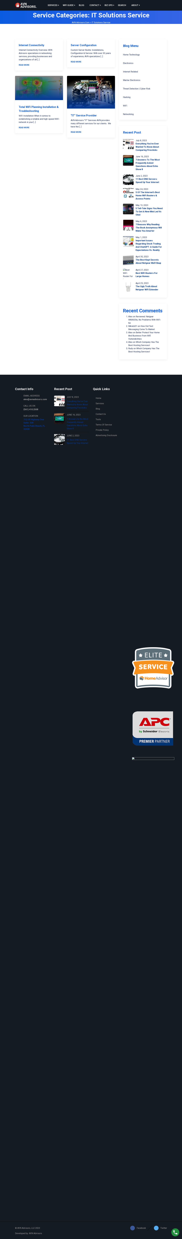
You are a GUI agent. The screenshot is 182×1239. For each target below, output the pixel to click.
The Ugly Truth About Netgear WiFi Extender (147, 288)
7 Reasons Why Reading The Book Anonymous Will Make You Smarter (149, 227)
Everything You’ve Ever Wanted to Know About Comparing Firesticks (147, 146)
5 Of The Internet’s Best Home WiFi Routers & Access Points (148, 195)
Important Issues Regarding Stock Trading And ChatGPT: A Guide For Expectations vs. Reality (149, 245)
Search (122, 5)
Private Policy (102, 430)
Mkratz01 (132, 326)
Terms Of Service (104, 424)
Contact (94, 5)
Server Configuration (83, 45)
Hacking (126, 97)
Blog (81, 5)
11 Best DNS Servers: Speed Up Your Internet (147, 180)
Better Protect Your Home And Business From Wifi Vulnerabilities (144, 335)
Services (52, 5)
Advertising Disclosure (106, 435)
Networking (128, 114)
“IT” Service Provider (84, 115)
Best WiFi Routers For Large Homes (147, 275)
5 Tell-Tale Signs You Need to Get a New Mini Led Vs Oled (149, 211)
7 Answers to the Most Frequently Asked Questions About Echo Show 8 (148, 165)
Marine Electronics (131, 80)
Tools (98, 419)
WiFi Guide (68, 5)
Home (98, 398)
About (134, 5)
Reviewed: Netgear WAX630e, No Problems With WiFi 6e (144, 319)
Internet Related (130, 71)
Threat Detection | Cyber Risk (136, 88)
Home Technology (131, 54)
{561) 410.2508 (30, 409)
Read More (24, 65)
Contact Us (101, 414)
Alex (130, 316)
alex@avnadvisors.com (35, 399)
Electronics (128, 63)
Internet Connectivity (31, 45)
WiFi (125, 105)
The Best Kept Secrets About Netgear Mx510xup (148, 261)
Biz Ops (109, 5)
